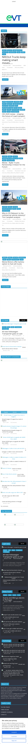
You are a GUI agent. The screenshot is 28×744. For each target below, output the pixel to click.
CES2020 (16, 101)
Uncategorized (15, 111)
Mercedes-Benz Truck (7, 107)
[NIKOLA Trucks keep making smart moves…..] (14, 34)
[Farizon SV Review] (6, 467)
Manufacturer (13, 52)
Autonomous (10, 101)
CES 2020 (13, 122)
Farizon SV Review (16, 468)
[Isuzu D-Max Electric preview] (9, 473)
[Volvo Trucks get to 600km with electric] (12, 628)
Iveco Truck (5, 52)
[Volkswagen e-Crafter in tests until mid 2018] (13, 447)
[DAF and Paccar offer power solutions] (12, 621)
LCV (16, 105)
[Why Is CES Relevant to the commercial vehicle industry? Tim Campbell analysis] (14, 191)
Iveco (18, 67)
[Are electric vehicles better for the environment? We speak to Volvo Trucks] (14, 670)
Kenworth (12, 105)
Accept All (14, 732)
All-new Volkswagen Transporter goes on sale (12, 332)
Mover (15, 107)
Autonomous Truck (6, 122)
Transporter (18, 327)
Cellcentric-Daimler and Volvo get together (13, 646)
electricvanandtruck (17, 65)
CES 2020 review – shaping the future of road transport (13, 115)
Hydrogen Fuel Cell (17, 50)
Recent (15, 412)
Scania (14, 595)
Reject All (14, 740)
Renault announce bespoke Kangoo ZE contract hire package (12, 431)
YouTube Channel (5, 707)
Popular (6, 412)
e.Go (21, 101)
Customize (14, 736)
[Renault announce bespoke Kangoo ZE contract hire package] (14, 425)
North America (15, 109)
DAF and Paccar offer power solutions (14, 623)
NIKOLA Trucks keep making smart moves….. (14, 60)
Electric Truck (18, 122)
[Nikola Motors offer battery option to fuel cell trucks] (14, 241)
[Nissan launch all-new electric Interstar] (11, 346)
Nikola (23, 52)
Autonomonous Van (19, 120)
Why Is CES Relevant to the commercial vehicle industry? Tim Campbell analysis (13, 215)
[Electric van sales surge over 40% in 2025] (12, 491)
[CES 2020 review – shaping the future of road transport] (14, 86)
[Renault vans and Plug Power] (10, 663)
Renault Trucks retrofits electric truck (14, 616)
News (18, 52)
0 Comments (10, 67)
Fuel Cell (9, 50)
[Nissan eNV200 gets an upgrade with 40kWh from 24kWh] (14, 436)
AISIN (4, 101)
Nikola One (13, 172)
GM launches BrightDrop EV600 (12, 658)
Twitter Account (5, 709)
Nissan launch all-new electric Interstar (14, 347)
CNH (16, 67)
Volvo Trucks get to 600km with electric (14, 630)
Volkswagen (5, 329)
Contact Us (3, 714)
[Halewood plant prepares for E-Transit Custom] (14, 577)
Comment (23, 412)
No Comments (14, 422)
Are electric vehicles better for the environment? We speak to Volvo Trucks (13, 674)
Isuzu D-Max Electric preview (21, 475)
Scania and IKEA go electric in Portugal (11, 501)
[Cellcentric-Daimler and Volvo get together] (13, 644)
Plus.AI (4, 111)
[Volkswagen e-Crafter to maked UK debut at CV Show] (14, 456)
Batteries (5, 257)
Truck (4, 54)
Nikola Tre (4, 69)
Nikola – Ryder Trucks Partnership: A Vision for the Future (13, 165)
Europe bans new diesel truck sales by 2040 (14, 652)
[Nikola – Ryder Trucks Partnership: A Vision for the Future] (14, 140)
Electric (4, 50)
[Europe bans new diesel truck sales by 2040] (13, 650)
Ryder (22, 172)
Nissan (8, 109)
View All (23, 320)
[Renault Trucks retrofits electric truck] (11, 614)
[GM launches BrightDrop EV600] (10, 656)
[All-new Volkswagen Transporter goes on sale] (14, 324)
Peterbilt (22, 109)
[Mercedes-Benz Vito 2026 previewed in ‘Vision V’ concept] (14, 480)
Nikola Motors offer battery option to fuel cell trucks (13, 263)
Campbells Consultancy (7, 712)
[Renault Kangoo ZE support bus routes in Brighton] (14, 414)
